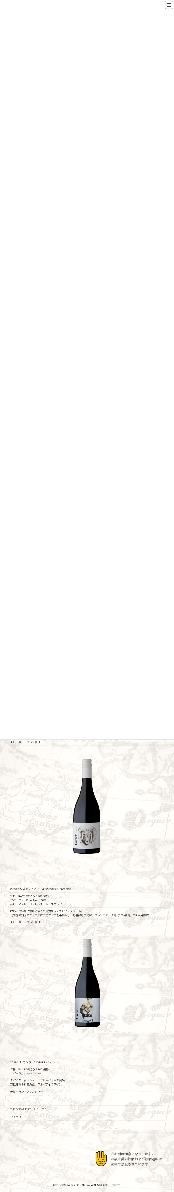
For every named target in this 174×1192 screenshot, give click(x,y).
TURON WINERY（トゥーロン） (30, 1109)
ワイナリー (17, 1117)
